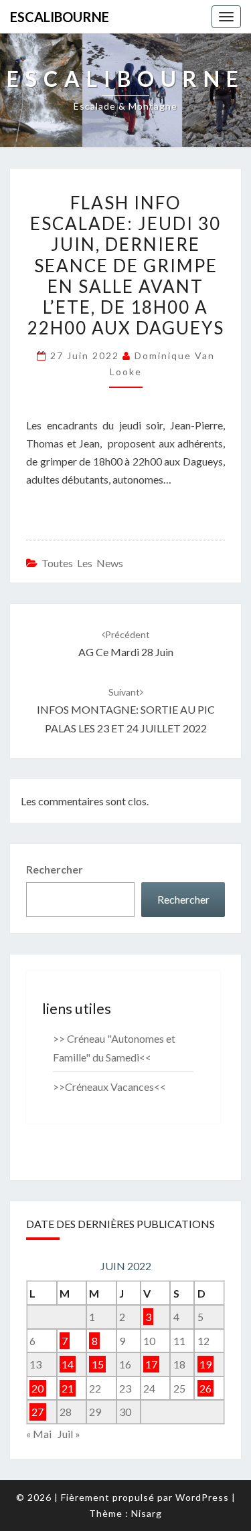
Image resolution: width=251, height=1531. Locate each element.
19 (205, 1364)
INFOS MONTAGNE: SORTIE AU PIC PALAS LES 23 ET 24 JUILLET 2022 (126, 710)
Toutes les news (82, 562)
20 (37, 1388)
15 (98, 1364)
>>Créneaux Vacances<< (109, 1086)
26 (205, 1388)
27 (37, 1411)
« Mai (39, 1433)
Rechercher (54, 869)
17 (151, 1364)
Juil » (69, 1433)
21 (68, 1388)
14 (68, 1364)
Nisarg (146, 1513)
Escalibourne (59, 17)
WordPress (202, 1497)
